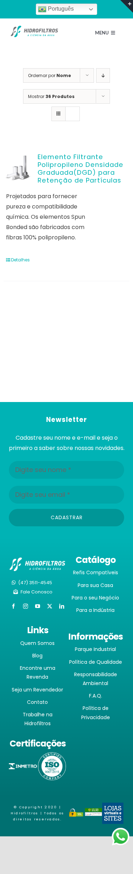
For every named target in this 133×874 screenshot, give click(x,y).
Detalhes (20, 260)
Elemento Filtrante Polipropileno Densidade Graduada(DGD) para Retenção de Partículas (80, 168)
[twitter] (49, 606)
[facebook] (13, 606)
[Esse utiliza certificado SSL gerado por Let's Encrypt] (76, 813)
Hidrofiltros (25, 813)
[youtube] (37, 606)
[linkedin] (61, 606)
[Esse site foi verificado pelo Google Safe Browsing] (93, 813)
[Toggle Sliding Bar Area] (126, 6)
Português (60, 9)
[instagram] (25, 606)
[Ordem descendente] (103, 75)
